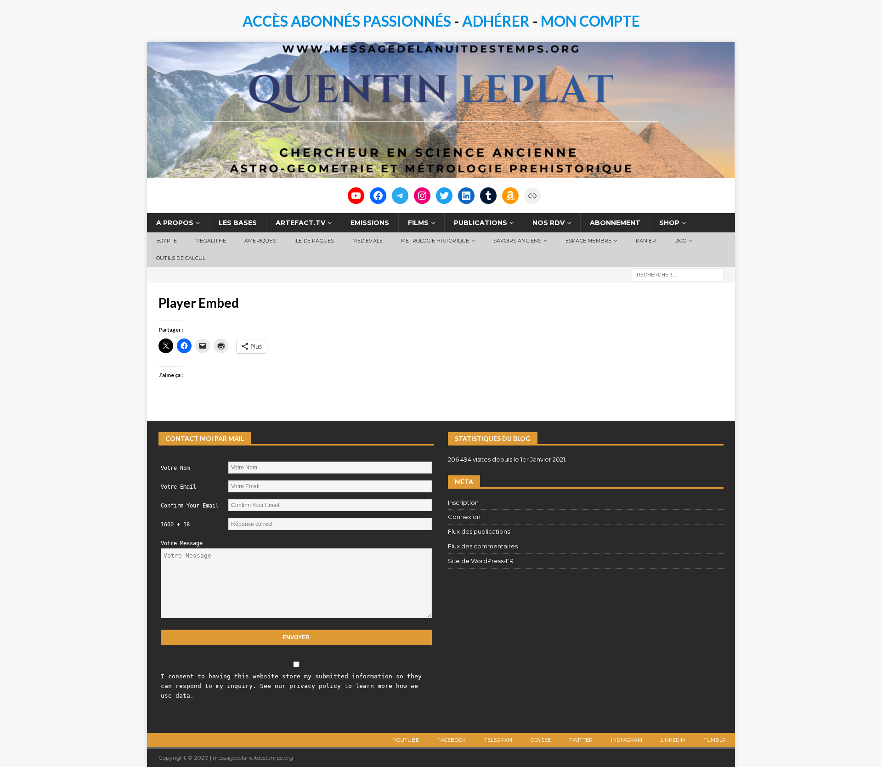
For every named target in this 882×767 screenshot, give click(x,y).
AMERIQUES (260, 240)
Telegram (498, 740)
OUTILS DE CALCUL (180, 258)
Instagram (626, 740)
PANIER (646, 240)
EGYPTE (166, 240)
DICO (680, 240)
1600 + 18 (175, 524)
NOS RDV (548, 223)
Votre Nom (175, 468)
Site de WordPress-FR (481, 560)
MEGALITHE (210, 240)
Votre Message (182, 543)
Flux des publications (479, 531)
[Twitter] (444, 195)
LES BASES (238, 223)
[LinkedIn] (466, 195)
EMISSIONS (370, 223)
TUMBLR (714, 740)
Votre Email (178, 487)
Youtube (406, 740)
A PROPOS (174, 223)
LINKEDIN (673, 740)
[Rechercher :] (678, 274)
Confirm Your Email (190, 505)
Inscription (463, 502)
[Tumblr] (488, 195)
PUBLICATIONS (480, 223)
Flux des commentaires (483, 546)
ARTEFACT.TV (300, 223)
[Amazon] (510, 195)
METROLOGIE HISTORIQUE (435, 240)
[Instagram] (422, 195)
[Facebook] (378, 195)
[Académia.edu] (532, 195)
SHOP (669, 223)
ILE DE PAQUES (314, 240)
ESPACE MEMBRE (588, 240)
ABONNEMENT (615, 223)
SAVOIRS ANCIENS (517, 240)
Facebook (451, 740)
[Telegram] (400, 195)
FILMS (418, 223)
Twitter (581, 740)
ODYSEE (541, 740)
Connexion (464, 516)
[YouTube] (356, 195)
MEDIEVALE (367, 240)
